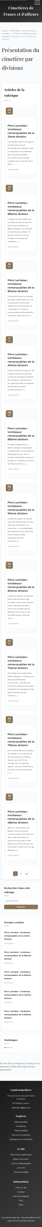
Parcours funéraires (21, 1135)
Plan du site (21, 1188)
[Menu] (37, 2)
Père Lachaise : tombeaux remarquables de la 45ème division (17, 994)
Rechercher (21, 907)
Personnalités (21, 1130)
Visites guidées (21, 1122)
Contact (21, 1192)
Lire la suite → (13, 169)
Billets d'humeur (21, 1159)
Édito (21, 1205)
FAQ (21, 1200)
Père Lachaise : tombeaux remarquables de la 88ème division (17, 955)
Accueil (5, 31)
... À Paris (16, 34)
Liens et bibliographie (21, 1163)
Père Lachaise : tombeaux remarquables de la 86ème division (17, 1014)
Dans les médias (21, 1172)
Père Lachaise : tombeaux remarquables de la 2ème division (17, 935)
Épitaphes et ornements (21, 1139)
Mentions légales (21, 1196)
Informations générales (21, 1155)
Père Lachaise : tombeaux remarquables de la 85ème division (17, 975)
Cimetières (21, 1126)
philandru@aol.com (21, 1108)
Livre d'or (21, 1168)
